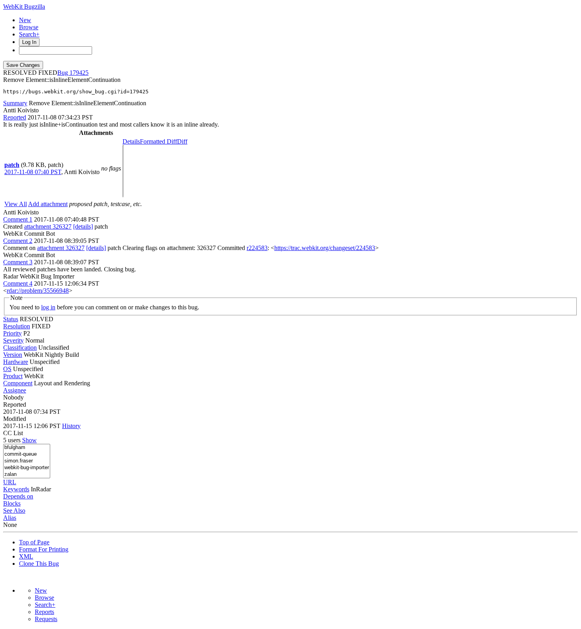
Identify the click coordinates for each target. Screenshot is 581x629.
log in (48, 307)
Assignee (14, 390)
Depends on (18, 496)
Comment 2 (17, 240)
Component (17, 383)
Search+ (29, 34)
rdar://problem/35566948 (38, 290)
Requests (46, 619)
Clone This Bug (39, 563)
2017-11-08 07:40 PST (32, 172)
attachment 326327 (48, 226)
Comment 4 (17, 283)
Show (29, 440)
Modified (14, 418)
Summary (15, 103)
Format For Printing (43, 549)
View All (15, 204)
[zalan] (27, 474)
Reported (14, 117)
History (71, 425)
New (25, 20)
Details (131, 141)
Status (10, 319)
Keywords (16, 489)
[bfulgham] (27, 447)
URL (9, 482)
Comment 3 (17, 262)
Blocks (12, 503)
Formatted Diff (158, 141)
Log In (29, 42)
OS (7, 369)
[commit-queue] (27, 454)
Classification (20, 347)
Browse (28, 27)
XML (26, 556)
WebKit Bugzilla (24, 6)
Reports (44, 611)
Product (13, 376)
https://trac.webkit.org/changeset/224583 (324, 247)
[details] (83, 226)
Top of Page (34, 542)
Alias (9, 517)
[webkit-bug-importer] (27, 467)
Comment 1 (17, 219)
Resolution (16, 326)
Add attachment (48, 204)
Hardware (15, 361)
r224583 (257, 247)
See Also (14, 510)
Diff (182, 141)
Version (12, 354)
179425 (79, 72)
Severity (13, 340)
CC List (13, 433)
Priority (12, 333)
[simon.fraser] (27, 461)
